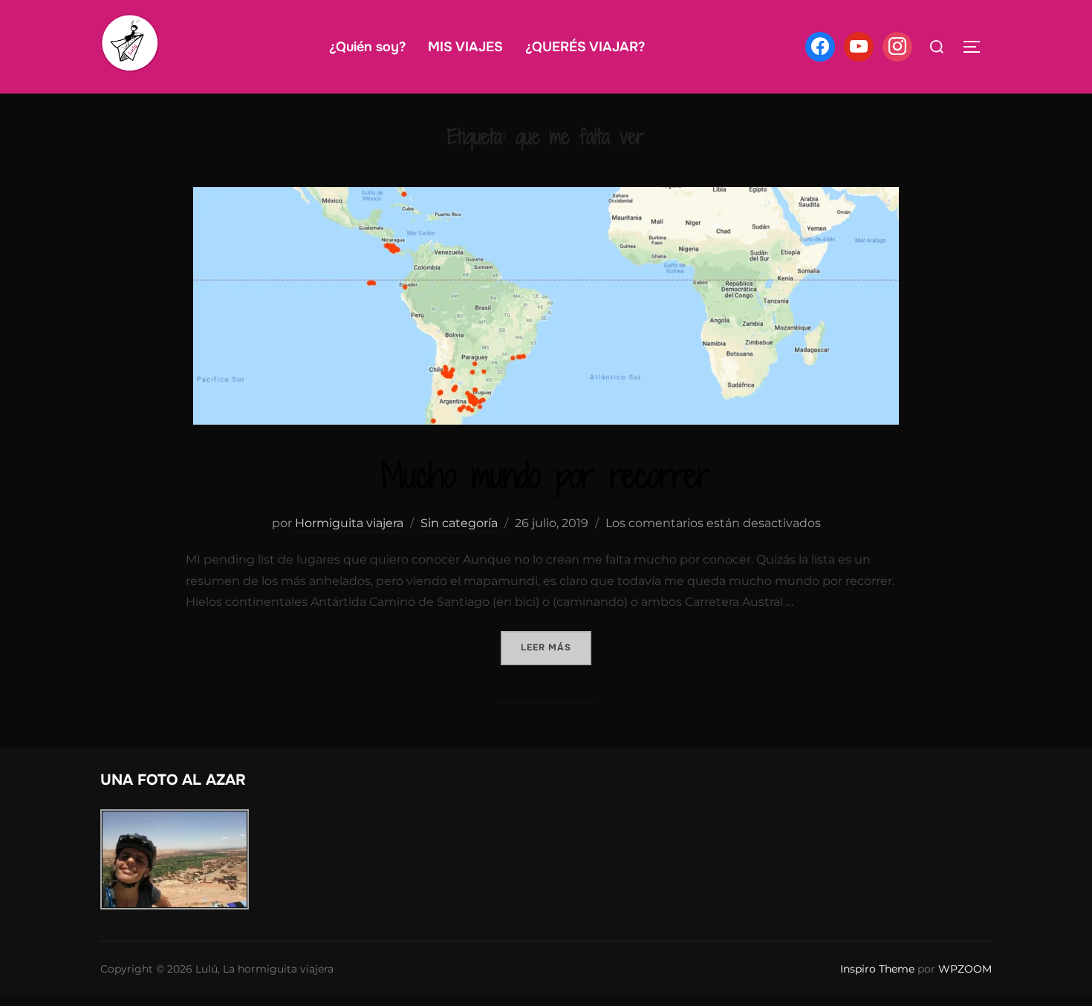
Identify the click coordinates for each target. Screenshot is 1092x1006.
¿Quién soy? (367, 47)
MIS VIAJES (465, 47)
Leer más (556, 647)
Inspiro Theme (877, 969)
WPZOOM (965, 969)
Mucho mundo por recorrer (545, 475)
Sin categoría (459, 523)
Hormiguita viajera (349, 523)
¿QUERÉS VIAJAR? (585, 47)
